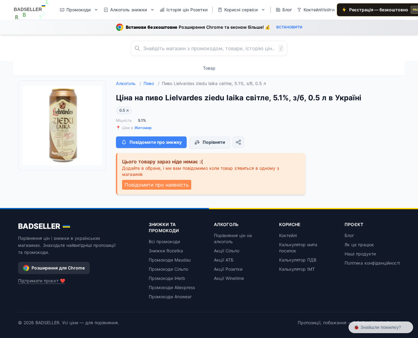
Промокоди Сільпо (168, 269)
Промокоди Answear (170, 296)
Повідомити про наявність (157, 185)
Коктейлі (288, 235)
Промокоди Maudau (170, 259)
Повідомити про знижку (155, 142)
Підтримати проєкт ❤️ (41, 280)
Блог (349, 235)
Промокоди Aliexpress (172, 287)
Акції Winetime (229, 278)
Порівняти (214, 142)
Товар (209, 68)
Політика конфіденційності (372, 263)
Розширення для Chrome (58, 267)
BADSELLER (39, 226)
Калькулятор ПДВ (297, 259)
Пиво (151, 83)
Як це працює (359, 244)
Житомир (143, 127)
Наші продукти (360, 253)
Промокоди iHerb (167, 278)
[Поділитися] (238, 142)
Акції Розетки (228, 269)
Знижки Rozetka (166, 250)
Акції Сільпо (226, 250)
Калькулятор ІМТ (297, 269)
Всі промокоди (164, 241)
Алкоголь (128, 83)
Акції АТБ (223, 259)
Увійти (328, 9)
